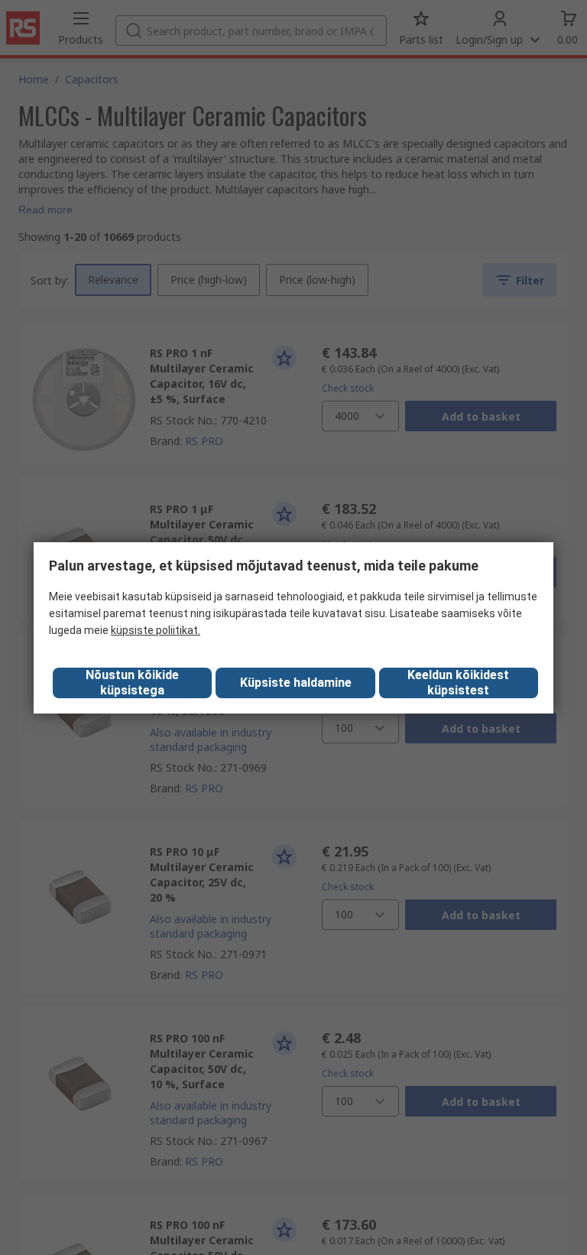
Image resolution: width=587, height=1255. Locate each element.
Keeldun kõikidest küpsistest (458, 682)
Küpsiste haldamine (296, 682)
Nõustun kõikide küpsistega (132, 682)
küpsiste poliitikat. (155, 630)
